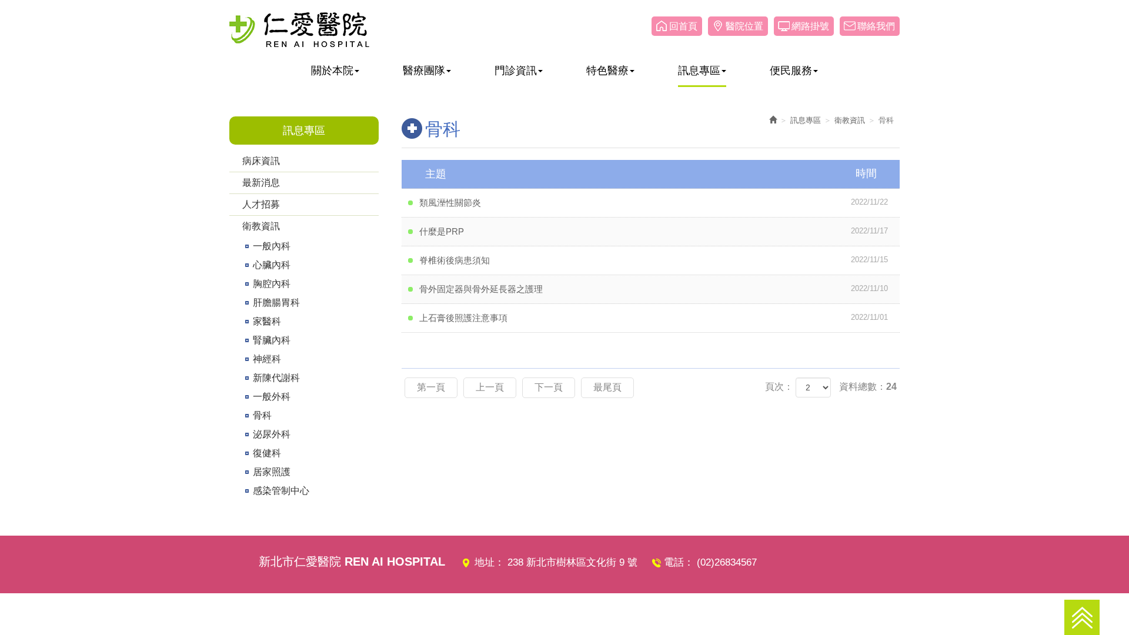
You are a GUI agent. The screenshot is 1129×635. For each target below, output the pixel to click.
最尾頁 (607, 387)
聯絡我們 (876, 26)
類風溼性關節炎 (653, 203)
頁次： (779, 387)
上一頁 (490, 387)
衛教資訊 (261, 226)
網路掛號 (810, 26)
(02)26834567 (727, 562)
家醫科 (267, 321)
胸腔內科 (271, 284)
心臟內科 (271, 265)
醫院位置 (744, 26)
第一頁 (431, 387)
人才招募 (261, 204)
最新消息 (261, 183)
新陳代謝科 (276, 378)
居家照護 (271, 472)
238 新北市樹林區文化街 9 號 (572, 562)
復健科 (267, 453)
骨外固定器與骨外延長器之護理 (653, 289)
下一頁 (549, 387)
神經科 (267, 359)
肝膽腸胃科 (276, 303)
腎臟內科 (271, 340)
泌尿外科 (271, 434)
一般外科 (271, 397)
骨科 (262, 415)
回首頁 (683, 26)
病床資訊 (261, 161)
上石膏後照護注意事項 (653, 318)
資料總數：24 (868, 387)
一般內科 (271, 246)
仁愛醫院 (299, 29)
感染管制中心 (281, 491)
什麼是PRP (653, 231)
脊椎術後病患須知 (653, 260)
